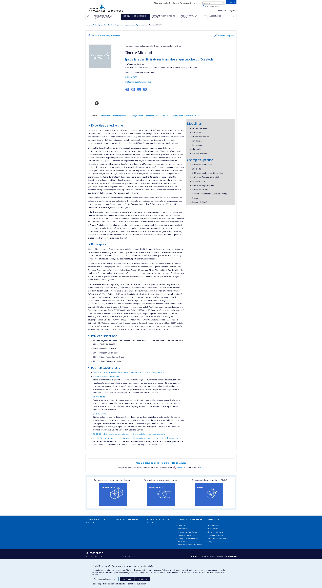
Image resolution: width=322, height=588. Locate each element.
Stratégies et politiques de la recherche (188, 539)
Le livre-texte (99, 396)
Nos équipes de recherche (104, 25)
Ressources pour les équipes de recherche (98, 520)
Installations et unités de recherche (158, 520)
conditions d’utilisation (137, 584)
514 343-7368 (131, 77)
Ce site (206, 6)
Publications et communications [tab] (186, 115)
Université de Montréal (95, 8)
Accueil (89, 25)
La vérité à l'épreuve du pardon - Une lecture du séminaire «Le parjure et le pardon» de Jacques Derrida (138, 438)
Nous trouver (213, 529)
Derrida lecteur (99, 413)
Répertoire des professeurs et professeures (131, 25)
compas (211, 542)
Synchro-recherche (215, 532)
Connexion (193, 3)
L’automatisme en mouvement (106, 376)
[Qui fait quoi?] (113, 494)
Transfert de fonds (215, 535)
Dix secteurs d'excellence (187, 532)
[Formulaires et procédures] (161, 494)
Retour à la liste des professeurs (106, 35)
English (231, 10)
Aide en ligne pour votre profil (153, 462)
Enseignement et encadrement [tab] (144, 115)
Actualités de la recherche (218, 538)
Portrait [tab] (93, 115)
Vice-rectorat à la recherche (190, 519)
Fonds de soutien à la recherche (190, 544)
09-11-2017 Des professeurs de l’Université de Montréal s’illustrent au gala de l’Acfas (130, 372)
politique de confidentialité (111, 584)
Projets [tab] (165, 115)
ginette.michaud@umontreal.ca (138, 82)
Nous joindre (179, 462)
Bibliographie (145, 89)
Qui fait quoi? (129, 557)
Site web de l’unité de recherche (133, 89)
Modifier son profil (226, 35)
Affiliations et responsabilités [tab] (113, 115)
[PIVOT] (209, 494)
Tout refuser (127, 579)
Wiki (139, 89)
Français (222, 10)
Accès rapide (213, 519)
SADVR (180, 467)
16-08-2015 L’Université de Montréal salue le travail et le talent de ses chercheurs (129, 434)
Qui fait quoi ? (213, 525)
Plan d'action (182, 529)
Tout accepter (142, 579)
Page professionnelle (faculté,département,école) (127, 89)
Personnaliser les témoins (105, 579)
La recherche (115, 10)
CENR (202, 467)
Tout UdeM (215, 6)
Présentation (183, 525)
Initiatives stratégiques (186, 535)
